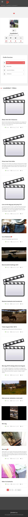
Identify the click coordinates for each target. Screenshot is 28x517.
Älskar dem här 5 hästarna (9, 119)
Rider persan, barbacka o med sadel (12, 398)
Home (4, 5)
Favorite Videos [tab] (15, 70)
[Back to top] (23, 514)
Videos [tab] (15, 62)
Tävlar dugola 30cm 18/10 (9, 327)
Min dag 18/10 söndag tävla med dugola (13, 366)
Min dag (4, 424)
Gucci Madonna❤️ (7, 237)
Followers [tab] (15, 74)
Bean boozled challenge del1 (10, 265)
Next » (19, 490)
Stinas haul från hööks (8, 161)
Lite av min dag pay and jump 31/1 (12, 204)
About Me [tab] (9, 66)
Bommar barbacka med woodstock (12, 301)
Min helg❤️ (5, 449)
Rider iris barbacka (7, 481)
